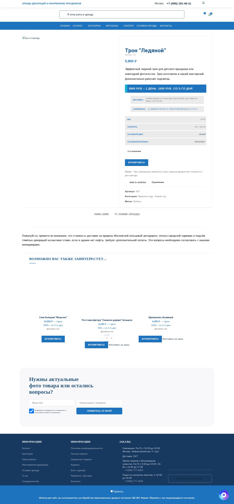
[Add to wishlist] (75, 271)
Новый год (160, 196)
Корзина (75, 464)
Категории (27, 454)
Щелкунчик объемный (161, 317)
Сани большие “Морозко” (53, 317)
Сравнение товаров (81, 459)
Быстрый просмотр (75, 286)
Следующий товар (204, 42)
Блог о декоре (78, 470)
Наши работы (29, 459)
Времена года (145, 196)
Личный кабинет (79, 454)
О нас (25, 475)
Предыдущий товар (198, 42)
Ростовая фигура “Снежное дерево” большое (107, 320)
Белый (202, 134)
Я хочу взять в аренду (63, 14)
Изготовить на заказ (119, 344)
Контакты (75, 481)
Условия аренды (127, 214)
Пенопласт (200, 142)
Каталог (26, 448)
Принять (118, 491)
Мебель (137, 201)
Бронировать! (136, 162)
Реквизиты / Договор (81, 475)
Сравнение (158, 182)
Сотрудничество (30, 481)
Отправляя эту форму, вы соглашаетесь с (51, 411)
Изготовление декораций (35, 464)
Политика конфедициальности (87, 448)
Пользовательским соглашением (47, 412)
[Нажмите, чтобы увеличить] (28, 34)
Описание (101, 214)
